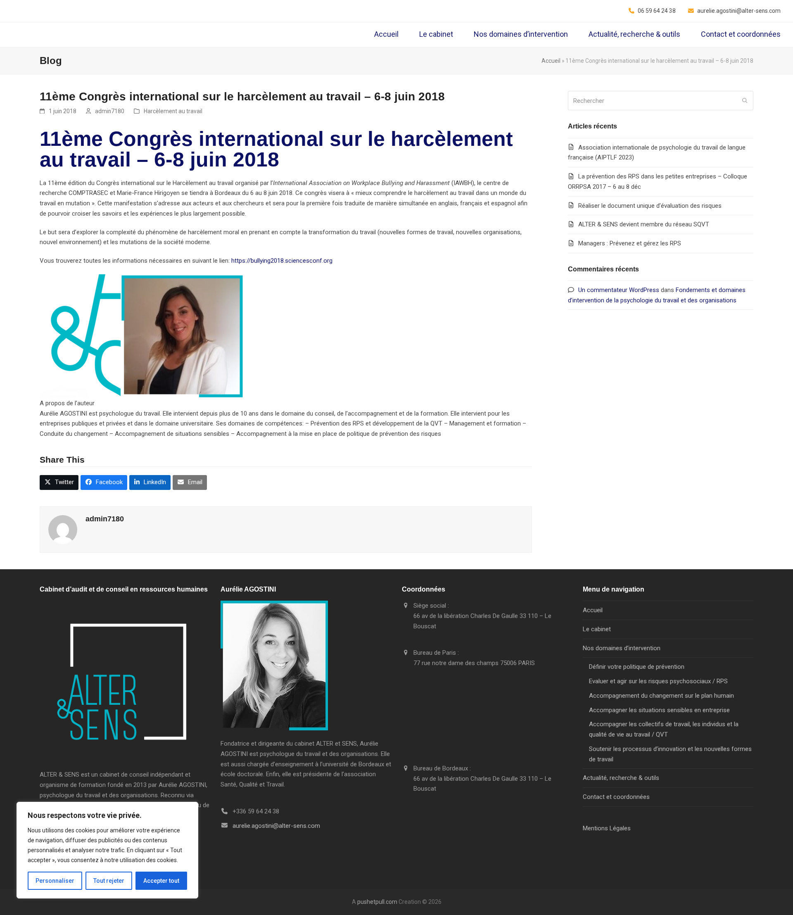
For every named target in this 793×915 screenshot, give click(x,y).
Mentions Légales (607, 828)
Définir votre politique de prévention (636, 666)
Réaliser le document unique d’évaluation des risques (650, 205)
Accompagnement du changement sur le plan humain (661, 695)
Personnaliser (55, 880)
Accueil (550, 60)
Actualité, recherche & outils (621, 778)
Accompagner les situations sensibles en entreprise (659, 710)
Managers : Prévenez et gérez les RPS (629, 243)
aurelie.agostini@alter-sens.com (276, 825)
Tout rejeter (108, 880)
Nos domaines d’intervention (621, 648)
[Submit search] (745, 101)
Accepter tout (161, 880)
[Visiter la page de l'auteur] (62, 529)
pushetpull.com (377, 901)
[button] (59, 482)
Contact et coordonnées (616, 797)
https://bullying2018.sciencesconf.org (281, 260)
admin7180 (109, 111)
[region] (107, 850)
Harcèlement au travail (173, 111)
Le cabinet (597, 629)
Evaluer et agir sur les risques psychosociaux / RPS (658, 681)
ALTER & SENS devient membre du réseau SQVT (643, 224)
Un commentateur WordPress (618, 290)
